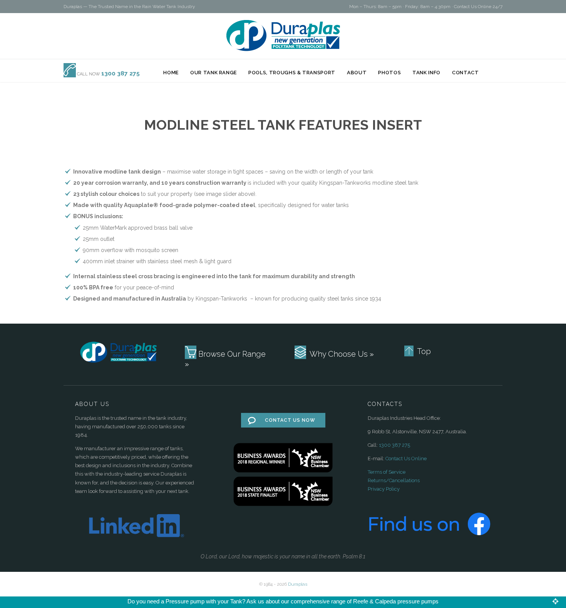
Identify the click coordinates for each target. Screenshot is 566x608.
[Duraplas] (283, 35)
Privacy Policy (384, 489)
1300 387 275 (394, 445)
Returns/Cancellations (394, 480)
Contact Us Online (406, 458)
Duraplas (297, 584)
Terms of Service (386, 472)
